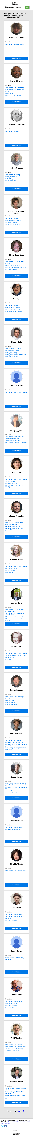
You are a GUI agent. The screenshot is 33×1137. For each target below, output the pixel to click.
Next (20, 1111)
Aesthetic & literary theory (13, 1051)
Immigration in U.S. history (13, 311)
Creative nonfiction (11, 920)
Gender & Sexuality (11, 793)
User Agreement (5, 1123)
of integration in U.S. (14, 742)
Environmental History (12, 351)
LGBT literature (10, 1007)
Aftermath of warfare (12, 568)
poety (14, 916)
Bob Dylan (8, 918)
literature (15, 871)
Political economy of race (13, 95)
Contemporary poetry (12, 1003)
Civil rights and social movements (15, 267)
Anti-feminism (9, 657)
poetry (14, 1001)
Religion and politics (11, 704)
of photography (12, 829)
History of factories (11, 177)
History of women (11, 483)
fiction (14, 914)
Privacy (28, 1121)
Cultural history (10, 481)
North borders (13, 220)
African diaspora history (12, 440)
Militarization (9, 572)
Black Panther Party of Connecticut (16, 443)
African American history (13, 438)
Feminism (8, 659)
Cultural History (10, 791)
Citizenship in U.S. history (13, 309)
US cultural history (11, 222)
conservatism (12, 526)
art (13, 827)
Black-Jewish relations (12, 265)
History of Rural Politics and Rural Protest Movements (15, 355)
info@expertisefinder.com (14, 1121)
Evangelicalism (10, 700)
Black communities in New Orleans (16, 617)
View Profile (16, 58)
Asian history (12, 307)
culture (14, 1045)
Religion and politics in (14, 523)
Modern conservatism (12, 1099)
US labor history (10, 181)
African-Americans (11, 93)
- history (14, 436)
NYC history (9, 179)
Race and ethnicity (11, 269)
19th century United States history (15, 655)
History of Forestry (11, 353)
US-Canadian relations (12, 224)
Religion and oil (10, 702)
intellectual (14, 1049)
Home (24, 1121)
